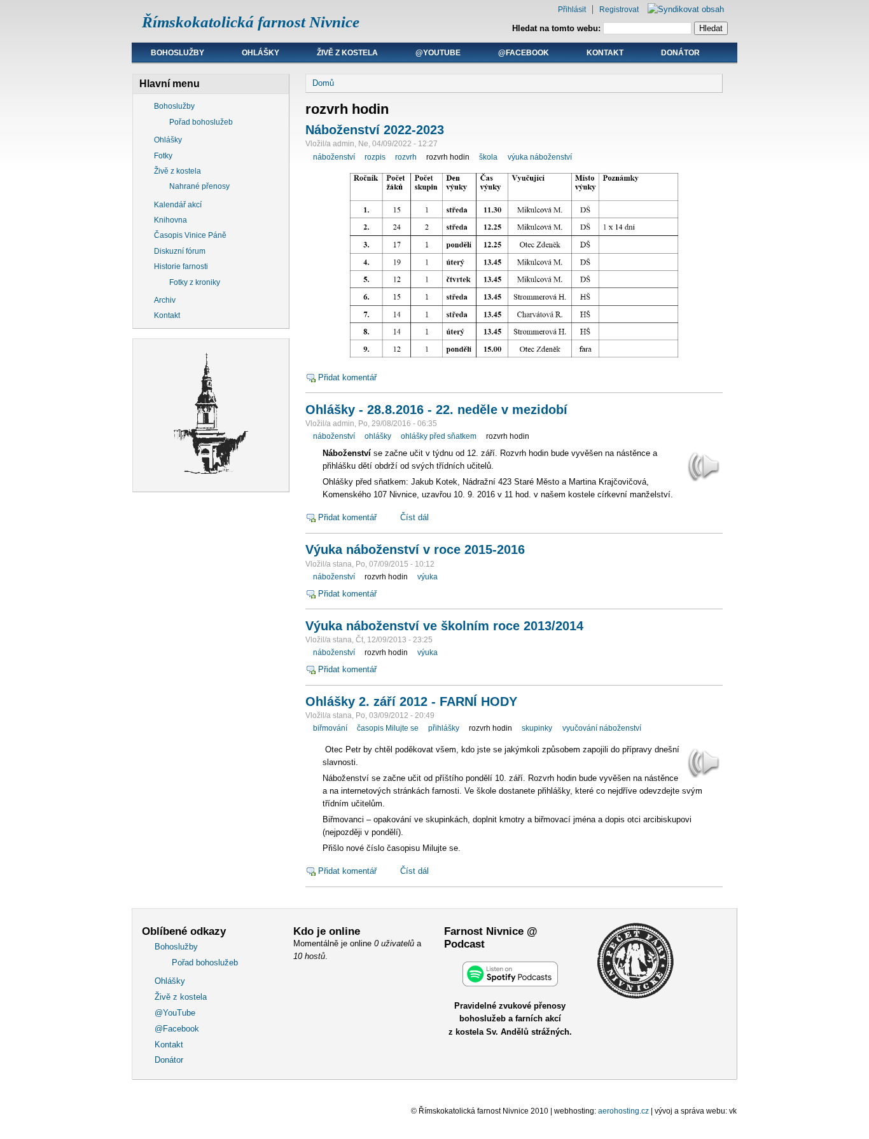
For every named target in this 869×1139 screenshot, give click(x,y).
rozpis (375, 157)
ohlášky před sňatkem (438, 436)
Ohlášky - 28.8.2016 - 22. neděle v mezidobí (436, 410)
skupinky (537, 728)
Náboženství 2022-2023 (374, 130)
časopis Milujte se (388, 728)
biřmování (330, 728)
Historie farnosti (181, 266)
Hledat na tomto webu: (557, 28)
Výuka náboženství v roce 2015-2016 (415, 549)
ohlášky (378, 436)
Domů (323, 83)
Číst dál (414, 517)
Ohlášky (260, 52)
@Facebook (523, 52)
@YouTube (438, 52)
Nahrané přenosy (199, 186)
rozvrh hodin (447, 157)
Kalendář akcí (178, 204)
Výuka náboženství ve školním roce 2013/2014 (444, 626)
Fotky (163, 155)
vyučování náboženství (601, 728)
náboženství (334, 157)
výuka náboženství (540, 157)
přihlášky (443, 728)
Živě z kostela (347, 52)
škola (488, 157)
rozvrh (406, 157)
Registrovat (619, 9)
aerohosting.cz (623, 1111)
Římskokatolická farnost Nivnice (250, 22)
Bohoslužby (177, 52)
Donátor (680, 52)
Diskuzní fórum (179, 251)
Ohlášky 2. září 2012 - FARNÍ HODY (411, 701)
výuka (427, 576)
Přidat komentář (347, 377)
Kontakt (605, 52)
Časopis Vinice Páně (190, 235)
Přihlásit (572, 9)
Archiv (165, 300)
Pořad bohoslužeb (201, 122)
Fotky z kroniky (194, 282)
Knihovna (170, 220)
